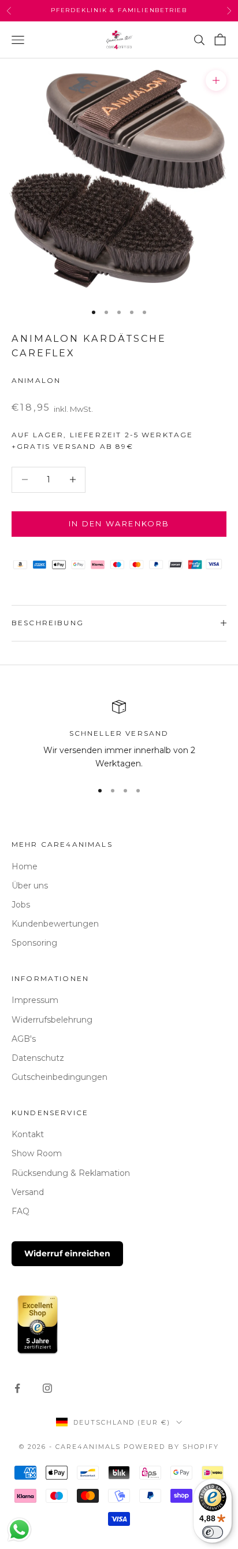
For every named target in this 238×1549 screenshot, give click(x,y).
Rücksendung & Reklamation (71, 1173)
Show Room (37, 1153)
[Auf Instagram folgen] (47, 1388)
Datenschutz (38, 1058)
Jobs (21, 904)
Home (25, 866)
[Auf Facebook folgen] (17, 1388)
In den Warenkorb (119, 523)
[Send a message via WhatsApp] (19, 1529)
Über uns (30, 885)
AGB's (24, 1039)
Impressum (35, 1000)
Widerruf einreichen (67, 1253)
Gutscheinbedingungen (59, 1077)
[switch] (212, 1532)
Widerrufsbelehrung (52, 1020)
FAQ (20, 1211)
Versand (28, 1192)
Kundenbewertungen (55, 924)
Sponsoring (34, 943)
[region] (119, 735)
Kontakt (28, 1134)
